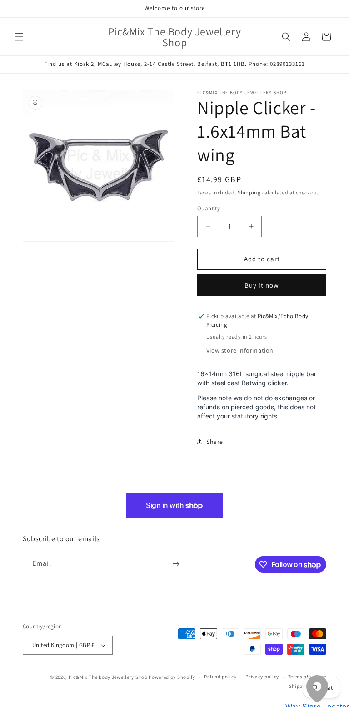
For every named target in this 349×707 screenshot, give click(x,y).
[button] (19, 37)
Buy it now (261, 285)
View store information (240, 350)
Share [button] (214, 442)
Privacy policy (262, 676)
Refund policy (220, 676)
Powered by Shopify (172, 677)
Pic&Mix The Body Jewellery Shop (108, 677)
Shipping (249, 192)
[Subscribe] (176, 563)
